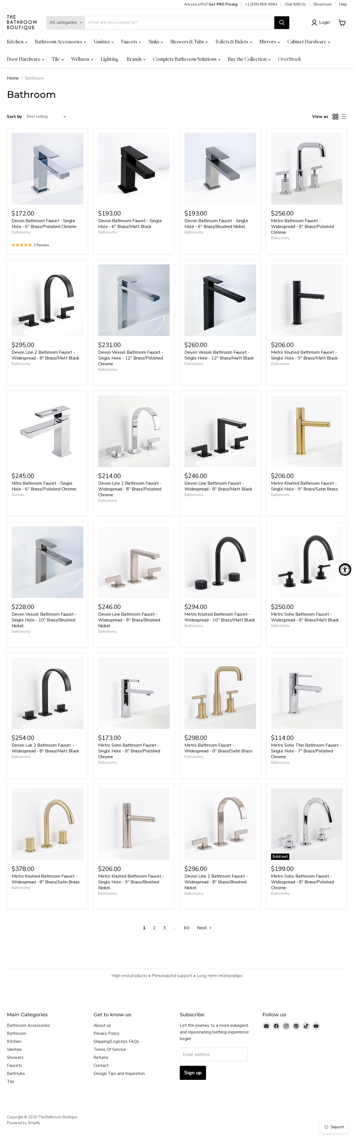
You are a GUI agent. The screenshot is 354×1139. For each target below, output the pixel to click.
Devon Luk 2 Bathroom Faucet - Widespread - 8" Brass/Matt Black (45, 748)
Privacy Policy (106, 1033)
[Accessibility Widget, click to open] (345, 569)
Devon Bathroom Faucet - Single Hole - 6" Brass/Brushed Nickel (216, 224)
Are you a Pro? (211, 4)
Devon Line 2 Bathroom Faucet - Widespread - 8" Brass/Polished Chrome (130, 489)
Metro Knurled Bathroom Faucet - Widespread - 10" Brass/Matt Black (219, 617)
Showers (15, 1057)
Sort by (14, 116)
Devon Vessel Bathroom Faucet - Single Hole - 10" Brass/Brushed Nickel (44, 620)
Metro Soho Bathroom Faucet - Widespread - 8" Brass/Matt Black (305, 617)
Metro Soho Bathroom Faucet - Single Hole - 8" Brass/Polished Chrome (129, 751)
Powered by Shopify (23, 1122)
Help (343, 4)
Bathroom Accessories (59, 41)
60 (186, 928)
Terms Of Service (109, 1049)
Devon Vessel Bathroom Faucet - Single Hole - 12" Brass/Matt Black (219, 355)
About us (102, 1025)
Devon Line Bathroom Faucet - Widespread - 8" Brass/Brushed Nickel (129, 620)
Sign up (193, 1072)
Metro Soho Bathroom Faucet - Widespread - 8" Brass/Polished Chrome (302, 882)
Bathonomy (21, 232)
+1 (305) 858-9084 (261, 4)
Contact (101, 1065)
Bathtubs (16, 1073)
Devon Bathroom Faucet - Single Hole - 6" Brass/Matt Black (130, 224)
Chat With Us (295, 4)
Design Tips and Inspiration (119, 1073)
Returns (100, 1057)
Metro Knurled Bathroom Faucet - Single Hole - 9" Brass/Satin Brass (304, 486)
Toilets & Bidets (232, 41)
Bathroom (16, 1033)
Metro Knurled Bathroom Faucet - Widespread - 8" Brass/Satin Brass (46, 879)
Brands (134, 59)
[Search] (281, 22)
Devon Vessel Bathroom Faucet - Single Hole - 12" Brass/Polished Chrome (130, 358)
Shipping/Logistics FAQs (116, 1041)
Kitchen (15, 41)
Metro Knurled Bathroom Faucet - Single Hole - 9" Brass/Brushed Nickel (131, 882)
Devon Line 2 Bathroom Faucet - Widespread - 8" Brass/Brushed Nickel (216, 882)
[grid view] (335, 116)
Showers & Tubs (187, 41)
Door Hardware (24, 59)
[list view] (343, 116)
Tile (56, 59)
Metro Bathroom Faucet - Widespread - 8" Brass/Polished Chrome (302, 226)
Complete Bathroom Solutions (185, 59)
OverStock (289, 59)
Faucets (129, 41)
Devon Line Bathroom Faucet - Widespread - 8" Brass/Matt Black (218, 486)
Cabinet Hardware (307, 41)
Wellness (80, 59)
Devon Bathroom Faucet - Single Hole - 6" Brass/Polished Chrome (44, 224)
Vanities (102, 41)
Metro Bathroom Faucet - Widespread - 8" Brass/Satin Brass (218, 748)
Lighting (109, 59)
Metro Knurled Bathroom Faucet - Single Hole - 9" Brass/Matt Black (304, 355)
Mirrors (268, 41)
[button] (321, 22)
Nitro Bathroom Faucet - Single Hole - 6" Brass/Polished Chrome (44, 486)
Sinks (154, 41)
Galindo (18, 494)
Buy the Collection (247, 59)
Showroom (322, 4)
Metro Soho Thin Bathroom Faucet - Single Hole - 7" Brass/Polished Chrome (306, 751)
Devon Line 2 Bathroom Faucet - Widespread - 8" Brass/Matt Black (45, 355)
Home (13, 78)
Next (202, 928)
